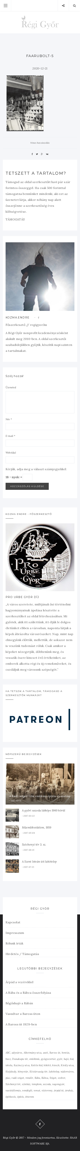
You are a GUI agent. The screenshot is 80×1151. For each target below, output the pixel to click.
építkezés (11, 1096)
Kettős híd (36, 1065)
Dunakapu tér (20, 1059)
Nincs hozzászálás (39, 142)
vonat (37, 1090)
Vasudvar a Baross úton (23, 1014)
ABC (8, 1052)
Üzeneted (11, 387)
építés (20, 1096)
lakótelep (54, 1071)
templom (37, 1084)
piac (8, 1077)
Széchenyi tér (13, 1084)
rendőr (29, 1077)
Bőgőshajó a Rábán (19, 1003)
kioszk (55, 1065)
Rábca (44, 1077)
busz (8, 1059)
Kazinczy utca (22, 1065)
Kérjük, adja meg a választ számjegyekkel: (36, 469)
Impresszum (15, 933)
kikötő (47, 1065)
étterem (29, 1096)
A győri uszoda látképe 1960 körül (43, 810)
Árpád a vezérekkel (19, 982)
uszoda (47, 1084)
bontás (65, 1052)
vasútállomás (13, 1090)
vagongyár (58, 1084)
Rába (37, 1077)
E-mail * (10, 436)
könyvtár (23, 1071)
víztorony (47, 1090)
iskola (9, 1065)
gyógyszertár (48, 1059)
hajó (66, 1059)
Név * (9, 419)
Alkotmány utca (32, 1052)
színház (26, 1084)
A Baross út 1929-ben (21, 1024)
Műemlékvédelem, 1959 (36, 827)
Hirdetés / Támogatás (22, 954)
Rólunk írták (14, 943)
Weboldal (11, 452)
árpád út (59, 1090)
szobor (61, 1077)
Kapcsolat (13, 922)
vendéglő (27, 1090)
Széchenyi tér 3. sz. (34, 844)
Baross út (54, 1052)
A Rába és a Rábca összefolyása (28, 992)
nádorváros (67, 1071)
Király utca (67, 1065)
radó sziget (18, 1077)
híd (71, 1059)
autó (45, 1052)
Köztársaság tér (39, 1071)
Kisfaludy (11, 1071)
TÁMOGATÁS (15, 219)
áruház (69, 1090)
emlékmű (34, 1059)
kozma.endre (17, 317)
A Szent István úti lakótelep (39, 861)
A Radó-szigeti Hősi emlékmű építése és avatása (39, 796)
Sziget (53, 1077)
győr (59, 1059)
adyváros (17, 1052)
